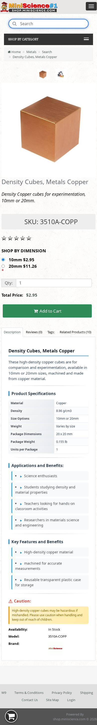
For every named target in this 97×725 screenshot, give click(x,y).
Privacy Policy (62, 692)
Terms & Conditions (29, 692)
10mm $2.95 (22, 260)
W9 (3, 692)
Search (47, 52)
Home (16, 52)
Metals (31, 52)
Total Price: (19, 295)
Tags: (51, 332)
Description (12, 332)
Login (71, 700)
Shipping (86, 692)
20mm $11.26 (23, 266)
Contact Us (30, 700)
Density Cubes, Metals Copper (35, 57)
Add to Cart (50, 311)
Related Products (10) (75, 332)
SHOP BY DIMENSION (23, 251)
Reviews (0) (34, 332)
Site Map (52, 700)
